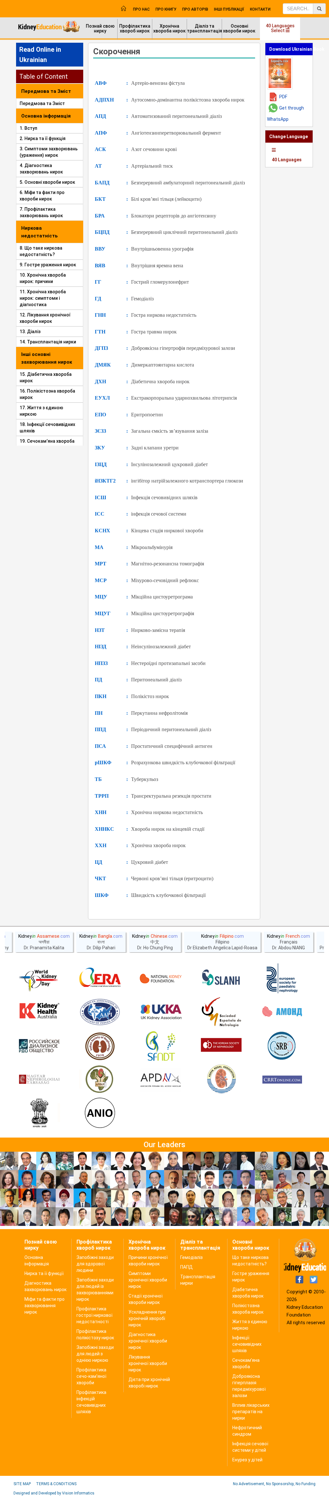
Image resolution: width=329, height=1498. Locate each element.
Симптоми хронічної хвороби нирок (148, 1280)
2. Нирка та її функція (43, 138)
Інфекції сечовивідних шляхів (247, 1344)
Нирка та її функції (44, 1273)
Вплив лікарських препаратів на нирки (251, 1412)
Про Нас (141, 9)
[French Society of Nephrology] (161, 1046)
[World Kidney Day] (39, 978)
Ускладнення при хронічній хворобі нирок (147, 1318)
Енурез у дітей (247, 1459)
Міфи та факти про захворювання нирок (44, 1306)
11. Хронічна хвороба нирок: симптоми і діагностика (43, 298)
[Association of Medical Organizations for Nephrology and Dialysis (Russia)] (282, 1012)
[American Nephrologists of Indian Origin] (100, 1113)
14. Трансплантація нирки (48, 341)
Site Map (22, 1484)
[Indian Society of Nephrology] (100, 1046)
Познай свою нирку (100, 28)
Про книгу (166, 9)
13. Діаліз (30, 331)
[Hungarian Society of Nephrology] (39, 1080)
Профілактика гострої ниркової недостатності (94, 1315)
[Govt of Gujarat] (39, 1113)
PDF (283, 96)
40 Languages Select (280, 28)
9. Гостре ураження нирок (48, 264)
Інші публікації (229, 9)
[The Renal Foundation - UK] (161, 1012)
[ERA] (100, 978)
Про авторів (195, 9)
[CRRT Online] (282, 1080)
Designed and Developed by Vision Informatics (53, 1493)
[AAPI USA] (100, 1012)
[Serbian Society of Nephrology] (282, 1046)
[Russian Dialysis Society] (39, 1046)
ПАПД (186, 1267)
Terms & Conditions (56, 1484)
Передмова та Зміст (42, 103)
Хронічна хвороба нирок (169, 28)
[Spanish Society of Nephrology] (221, 1012)
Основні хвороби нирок (239, 28)
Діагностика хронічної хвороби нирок (148, 1341)
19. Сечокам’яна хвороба (47, 441)
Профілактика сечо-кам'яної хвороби (91, 1376)
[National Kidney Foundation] (161, 978)
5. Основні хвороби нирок (47, 182)
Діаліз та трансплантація (204, 28)
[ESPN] (282, 978)
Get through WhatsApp (285, 113)
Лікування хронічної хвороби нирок (148, 1363)
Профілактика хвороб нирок (134, 28)
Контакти (260, 9)
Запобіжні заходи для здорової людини (95, 1264)
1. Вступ (28, 128)
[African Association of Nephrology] (100, 1080)
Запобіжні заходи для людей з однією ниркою (95, 1354)
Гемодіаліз (191, 1257)
